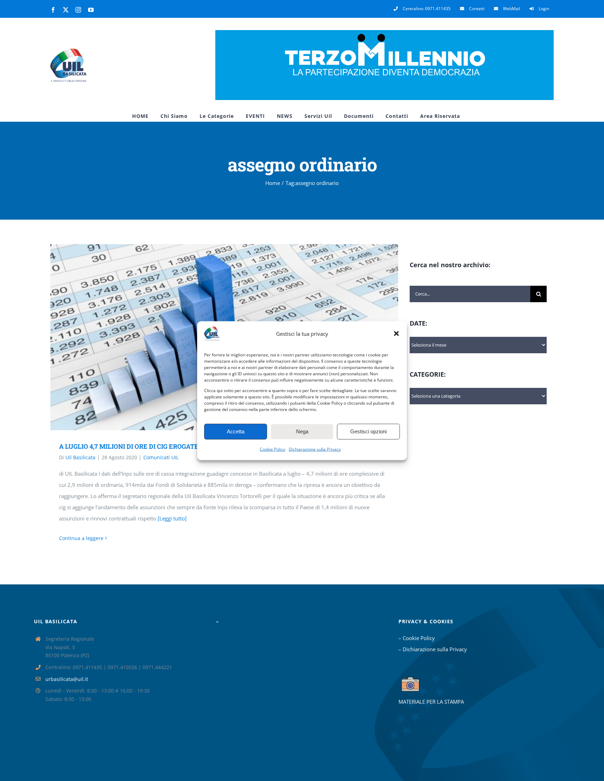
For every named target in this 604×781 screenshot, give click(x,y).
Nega (302, 431)
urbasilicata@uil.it (66, 679)
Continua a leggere (81, 538)
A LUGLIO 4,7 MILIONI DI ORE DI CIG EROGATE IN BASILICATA (152, 446)
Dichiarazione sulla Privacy (315, 449)
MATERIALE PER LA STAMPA (431, 701)
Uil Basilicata (80, 457)
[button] (396, 333)
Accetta (235, 431)
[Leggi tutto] (172, 518)
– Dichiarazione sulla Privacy (432, 649)
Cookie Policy (272, 449)
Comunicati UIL (161, 457)
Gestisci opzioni (368, 431)
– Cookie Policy (416, 637)
